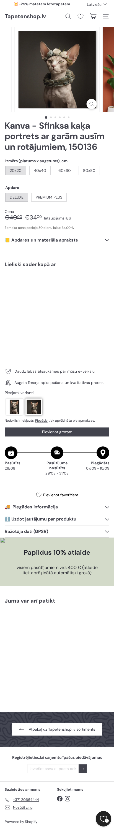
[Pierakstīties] (83, 768)
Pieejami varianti (19, 393)
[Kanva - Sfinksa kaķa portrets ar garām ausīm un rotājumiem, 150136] (57, 288)
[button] (14, 407)
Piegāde (41, 420)
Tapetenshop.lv (25, 16)
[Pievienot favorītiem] (102, 283)
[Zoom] (92, 104)
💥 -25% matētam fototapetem (42, 4)
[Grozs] (93, 16)
